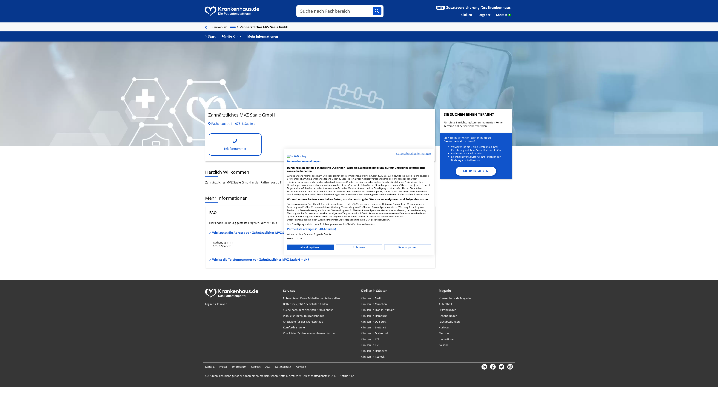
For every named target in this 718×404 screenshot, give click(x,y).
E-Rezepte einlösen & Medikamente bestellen (311, 298)
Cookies (256, 366)
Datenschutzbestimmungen (413, 153)
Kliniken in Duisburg (373, 321)
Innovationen (447, 339)
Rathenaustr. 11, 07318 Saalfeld (233, 124)
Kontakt (503, 15)
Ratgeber (484, 15)
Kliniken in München (374, 304)
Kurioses (444, 327)
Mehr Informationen (262, 36)
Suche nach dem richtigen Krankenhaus (308, 310)
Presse (223, 366)
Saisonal (444, 345)
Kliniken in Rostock (372, 356)
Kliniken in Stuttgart (373, 327)
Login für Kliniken (216, 304)
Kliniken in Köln (371, 339)
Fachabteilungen (449, 321)
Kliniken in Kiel (370, 345)
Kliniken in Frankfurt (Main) (378, 310)
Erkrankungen (447, 310)
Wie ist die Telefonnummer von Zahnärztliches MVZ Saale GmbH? (260, 260)
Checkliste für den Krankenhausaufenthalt (309, 333)
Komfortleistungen (294, 327)
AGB (268, 366)
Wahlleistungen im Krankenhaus (303, 316)
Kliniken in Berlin (371, 298)
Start (212, 36)
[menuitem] (466, 14)
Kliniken (466, 15)
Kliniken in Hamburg (374, 316)
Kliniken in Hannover (374, 351)
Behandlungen (448, 316)
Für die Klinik (231, 36)
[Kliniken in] (233, 27)
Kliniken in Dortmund (374, 333)
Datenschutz (283, 366)
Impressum (239, 366)
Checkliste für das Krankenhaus (303, 321)
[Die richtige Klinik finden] (206, 27)
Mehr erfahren (476, 171)
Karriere (301, 366)
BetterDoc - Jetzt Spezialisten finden (305, 304)
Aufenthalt (445, 304)
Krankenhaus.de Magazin (455, 298)
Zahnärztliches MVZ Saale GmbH (264, 27)
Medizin (444, 333)
